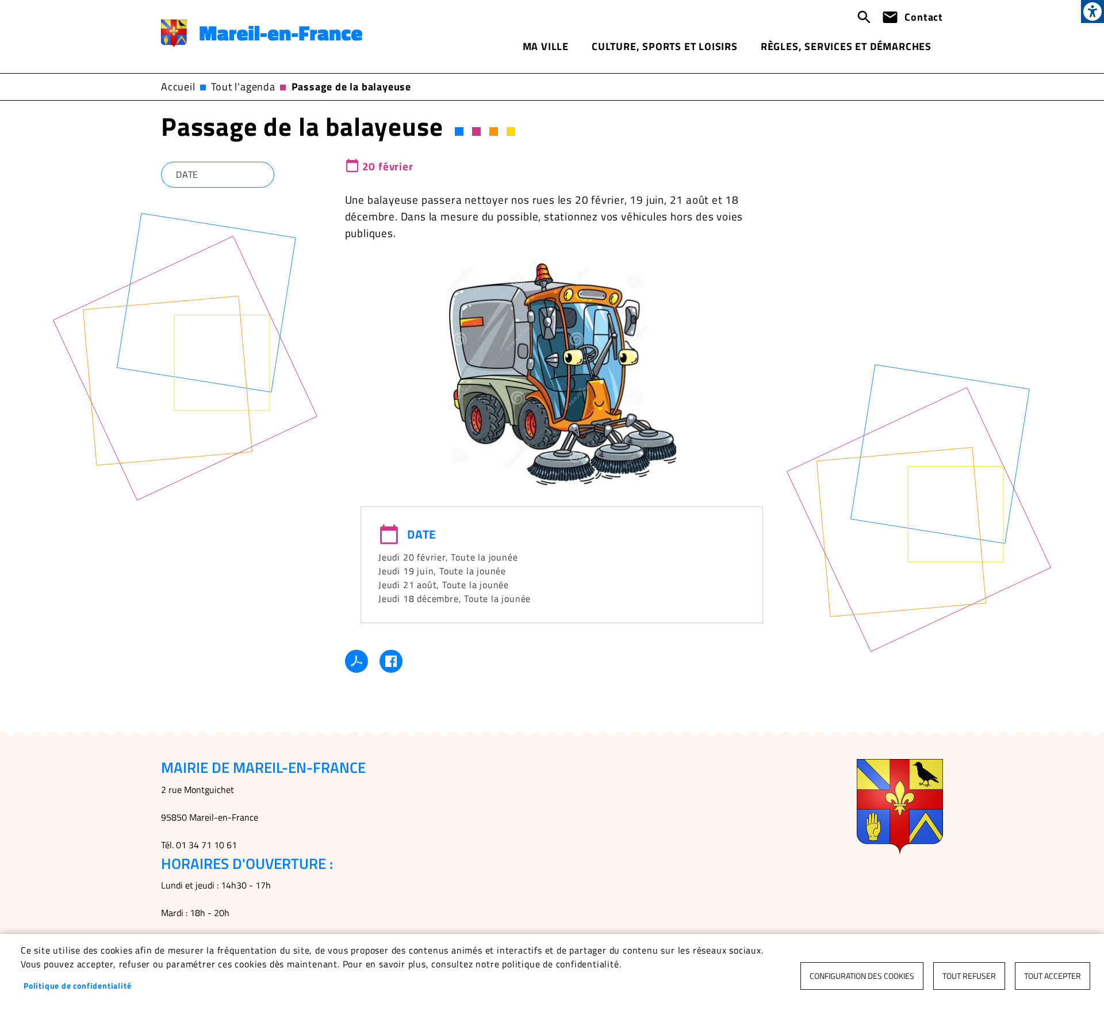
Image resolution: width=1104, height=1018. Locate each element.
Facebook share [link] (390, 661)
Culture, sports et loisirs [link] (665, 46)
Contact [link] (923, 17)
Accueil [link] (178, 86)
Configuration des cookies (862, 976)
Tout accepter (1052, 976)
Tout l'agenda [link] (243, 86)
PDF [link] (356, 661)
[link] (1092, 11)
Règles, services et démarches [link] (846, 46)
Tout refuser (969, 976)
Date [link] (187, 174)
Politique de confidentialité (77, 986)
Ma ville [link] (546, 46)
